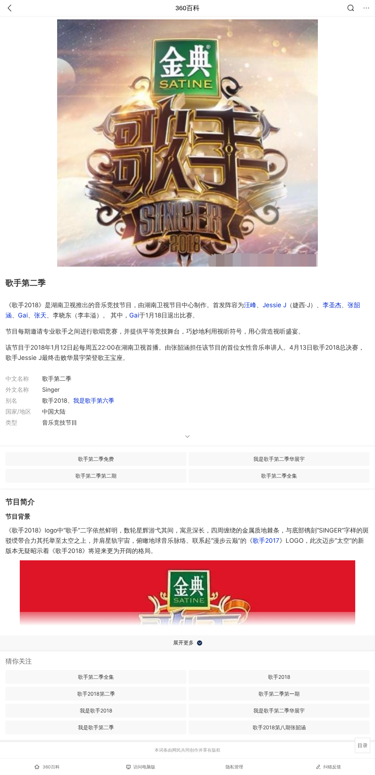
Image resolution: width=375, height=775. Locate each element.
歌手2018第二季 (96, 694)
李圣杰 (332, 305)
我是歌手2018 (96, 710)
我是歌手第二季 (96, 727)
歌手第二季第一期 (279, 694)
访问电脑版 (144, 767)
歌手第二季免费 (96, 459)
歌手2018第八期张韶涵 (279, 727)
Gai (23, 315)
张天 (40, 315)
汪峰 (250, 305)
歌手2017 (266, 540)
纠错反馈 (332, 767)
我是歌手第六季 (93, 400)
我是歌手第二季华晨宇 (279, 459)
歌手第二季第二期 (95, 476)
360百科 (187, 8)
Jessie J (274, 305)
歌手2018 (279, 677)
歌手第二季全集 (279, 476)
